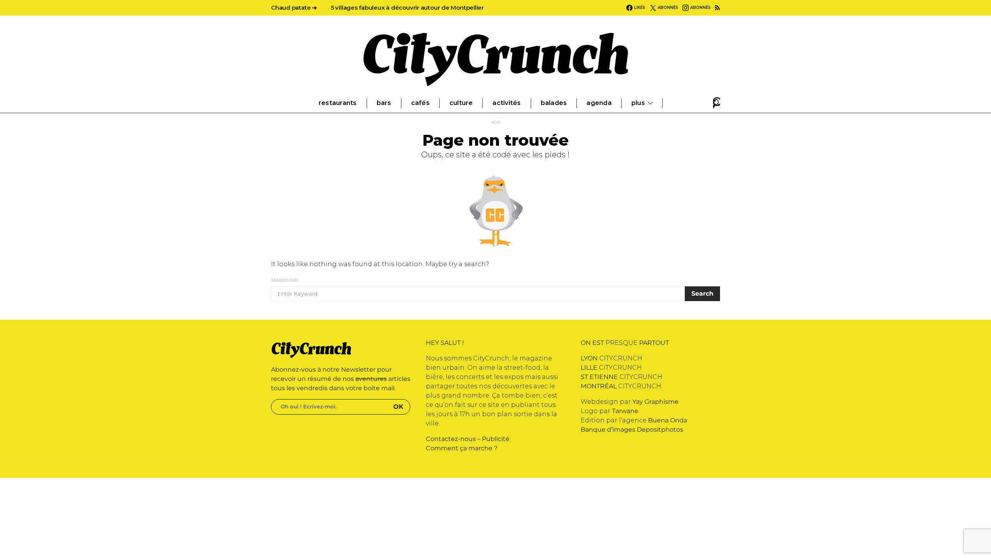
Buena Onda (667, 420)
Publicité (495, 439)
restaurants (338, 103)
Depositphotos (660, 429)
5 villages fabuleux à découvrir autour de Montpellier (407, 7)
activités (506, 103)
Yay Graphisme (656, 401)
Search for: (285, 280)
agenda (598, 103)
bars (384, 103)
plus (638, 103)
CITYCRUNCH (611, 358)
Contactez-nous (451, 439)
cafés (420, 103)
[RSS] (717, 8)
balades (554, 103)
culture (461, 103)
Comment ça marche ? (461, 448)
